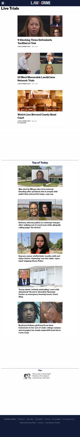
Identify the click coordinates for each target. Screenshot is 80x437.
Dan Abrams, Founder (53, 423)
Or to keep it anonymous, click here (41, 377)
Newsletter (39, 419)
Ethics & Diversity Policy (28, 423)
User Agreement (68, 419)
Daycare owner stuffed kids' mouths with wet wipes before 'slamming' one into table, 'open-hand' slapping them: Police (39, 258)
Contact (41, 423)
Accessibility (56, 419)
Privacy (47, 419)
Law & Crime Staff (24, 46)
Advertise (30, 419)
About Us (21, 419)
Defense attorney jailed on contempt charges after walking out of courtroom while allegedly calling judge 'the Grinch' (40, 225)
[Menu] (3, 3)
